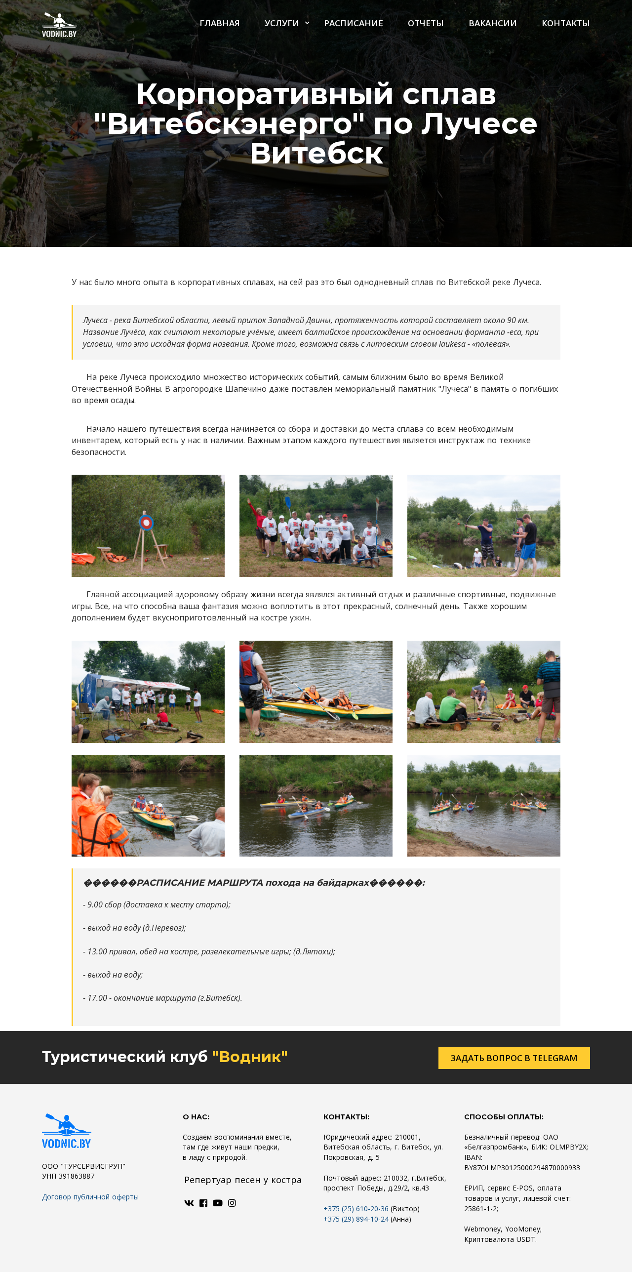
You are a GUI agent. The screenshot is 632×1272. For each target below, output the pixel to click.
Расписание (353, 23)
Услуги (282, 23)
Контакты (566, 23)
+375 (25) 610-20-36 (356, 1208)
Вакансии (493, 23)
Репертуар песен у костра (243, 1180)
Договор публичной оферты (90, 1196)
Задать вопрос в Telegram (514, 1058)
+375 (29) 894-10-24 (356, 1219)
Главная (219, 23)
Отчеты (426, 23)
